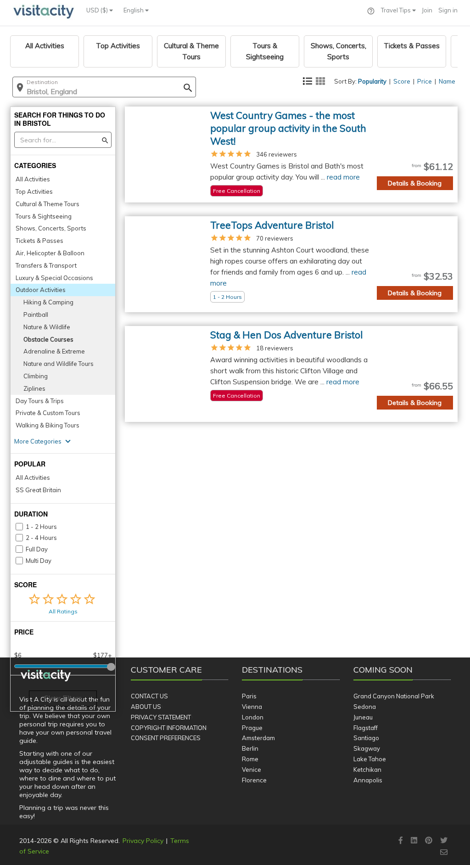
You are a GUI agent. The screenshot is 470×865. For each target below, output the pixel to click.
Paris (249, 696)
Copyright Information (169, 727)
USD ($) (97, 10)
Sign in (448, 10)
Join (427, 10)
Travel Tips (396, 10)
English (134, 10)
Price (424, 81)
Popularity (372, 81)
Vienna (252, 706)
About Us (146, 706)
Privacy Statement (161, 717)
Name (447, 81)
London (252, 717)
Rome (250, 759)
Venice (251, 769)
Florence (254, 780)
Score (401, 81)
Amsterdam (258, 737)
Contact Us (149, 696)
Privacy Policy (143, 841)
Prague (252, 727)
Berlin (250, 748)
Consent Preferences (166, 737)
